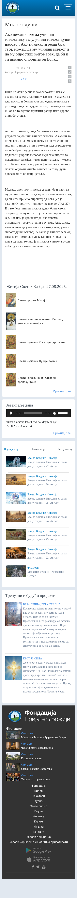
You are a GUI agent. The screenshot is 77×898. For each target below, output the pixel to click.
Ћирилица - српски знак (35, 779)
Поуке (38, 811)
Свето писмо (38, 806)
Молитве (38, 816)
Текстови (38, 796)
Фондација (38, 785)
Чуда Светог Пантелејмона (37, 747)
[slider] (63, 412)
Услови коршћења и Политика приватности (38, 842)
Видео (38, 790)
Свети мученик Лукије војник (37, 361)
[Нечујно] (54, 413)
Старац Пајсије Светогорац (37, 768)
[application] (38, 413)
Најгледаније (11, 449)
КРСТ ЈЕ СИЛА (32, 658)
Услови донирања (38, 836)
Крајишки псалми (31, 758)
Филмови (33, 567)
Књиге (38, 821)
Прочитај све (62, 391)
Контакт (38, 831)
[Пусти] (11, 413)
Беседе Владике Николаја (42, 457)
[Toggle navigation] (68, 8)
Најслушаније (65, 449)
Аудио (38, 801)
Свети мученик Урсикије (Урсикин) (41, 342)
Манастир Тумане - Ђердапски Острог (44, 737)
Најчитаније (38, 449)
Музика (39, 826)
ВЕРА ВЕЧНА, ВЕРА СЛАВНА (41, 604)
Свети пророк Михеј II (32, 300)
